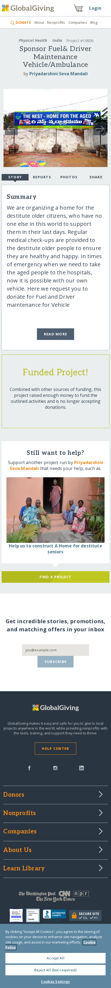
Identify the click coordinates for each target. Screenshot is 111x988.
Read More (55, 334)
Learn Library (24, 868)
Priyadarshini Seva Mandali (58, 74)
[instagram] (55, 768)
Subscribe (55, 661)
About (39, 22)
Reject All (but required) (55, 969)
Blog (94, 22)
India (57, 40)
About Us (17, 850)
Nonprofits (56, 22)
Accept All (55, 958)
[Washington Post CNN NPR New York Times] (55, 898)
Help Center (55, 748)
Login (95, 8)
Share (95, 177)
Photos (69, 177)
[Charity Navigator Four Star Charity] (17, 915)
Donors (13, 795)
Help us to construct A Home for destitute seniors (55, 549)
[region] (55, 956)
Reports (42, 177)
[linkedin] (81, 768)
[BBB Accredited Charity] (56, 915)
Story (15, 177)
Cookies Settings (55, 981)
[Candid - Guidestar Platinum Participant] (34, 915)
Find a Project (56, 576)
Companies (77, 22)
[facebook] (29, 768)
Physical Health (33, 40)
